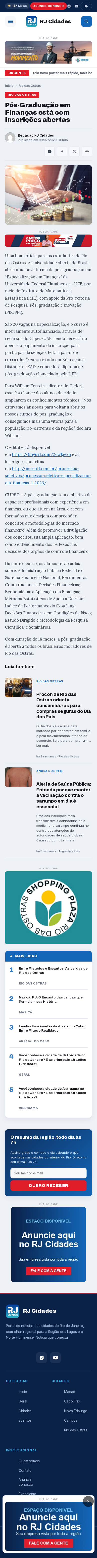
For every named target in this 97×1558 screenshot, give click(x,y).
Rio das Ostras (30, 85)
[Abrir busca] (86, 21)
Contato (25, 1471)
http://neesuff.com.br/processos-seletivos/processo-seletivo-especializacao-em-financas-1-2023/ (48, 476)
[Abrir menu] (10, 21)
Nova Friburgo (75, 1411)
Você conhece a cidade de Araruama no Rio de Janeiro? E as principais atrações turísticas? (52, 1093)
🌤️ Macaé (17, 5)
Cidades (25, 1411)
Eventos (25, 1420)
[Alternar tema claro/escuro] (86, 6)
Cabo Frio (72, 1401)
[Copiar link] (87, 151)
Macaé (69, 1392)
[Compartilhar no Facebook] (62, 151)
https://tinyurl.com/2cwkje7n (41, 454)
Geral (23, 1401)
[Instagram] (69, 6)
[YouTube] (76, 6)
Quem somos (29, 1461)
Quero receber (48, 1185)
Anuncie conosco (48, 6)
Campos (70, 1420)
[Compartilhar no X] (74, 151)
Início (9, 85)
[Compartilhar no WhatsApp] (49, 151)
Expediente (27, 1494)
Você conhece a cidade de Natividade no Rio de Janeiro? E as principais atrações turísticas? (52, 1059)
